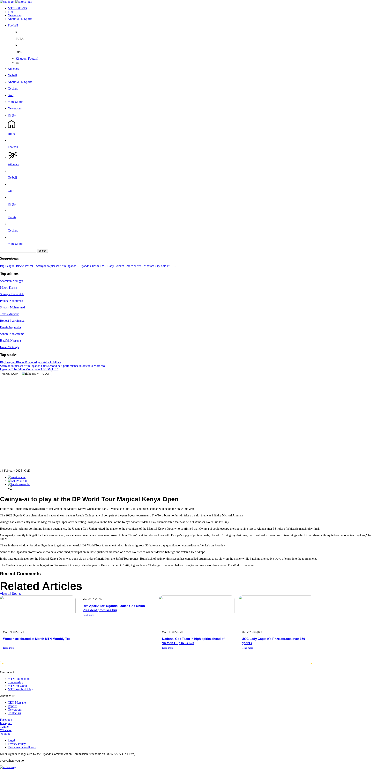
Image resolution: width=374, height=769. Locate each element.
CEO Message (17, 702)
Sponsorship (15, 682)
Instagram (6, 723)
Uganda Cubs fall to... (93, 266)
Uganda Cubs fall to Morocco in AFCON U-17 (29, 369)
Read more (8, 647)
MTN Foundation (19, 678)
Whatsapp (6, 730)
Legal (11, 740)
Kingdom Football (27, 58)
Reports (12, 706)
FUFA (12, 11)
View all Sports (10, 593)
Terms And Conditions (22, 747)
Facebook (6, 719)
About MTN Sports (20, 18)
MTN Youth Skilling (20, 689)
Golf (46, 373)
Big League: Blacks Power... (17, 266)
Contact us (14, 713)
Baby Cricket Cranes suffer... (125, 266)
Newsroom (14, 15)
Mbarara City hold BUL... (160, 266)
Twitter (4, 726)
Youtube (5, 733)
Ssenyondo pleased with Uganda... (57, 266)
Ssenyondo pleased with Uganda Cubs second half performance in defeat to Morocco (52, 365)
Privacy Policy (17, 743)
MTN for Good (17, 685)
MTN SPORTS (17, 8)
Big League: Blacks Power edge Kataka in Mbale (30, 362)
